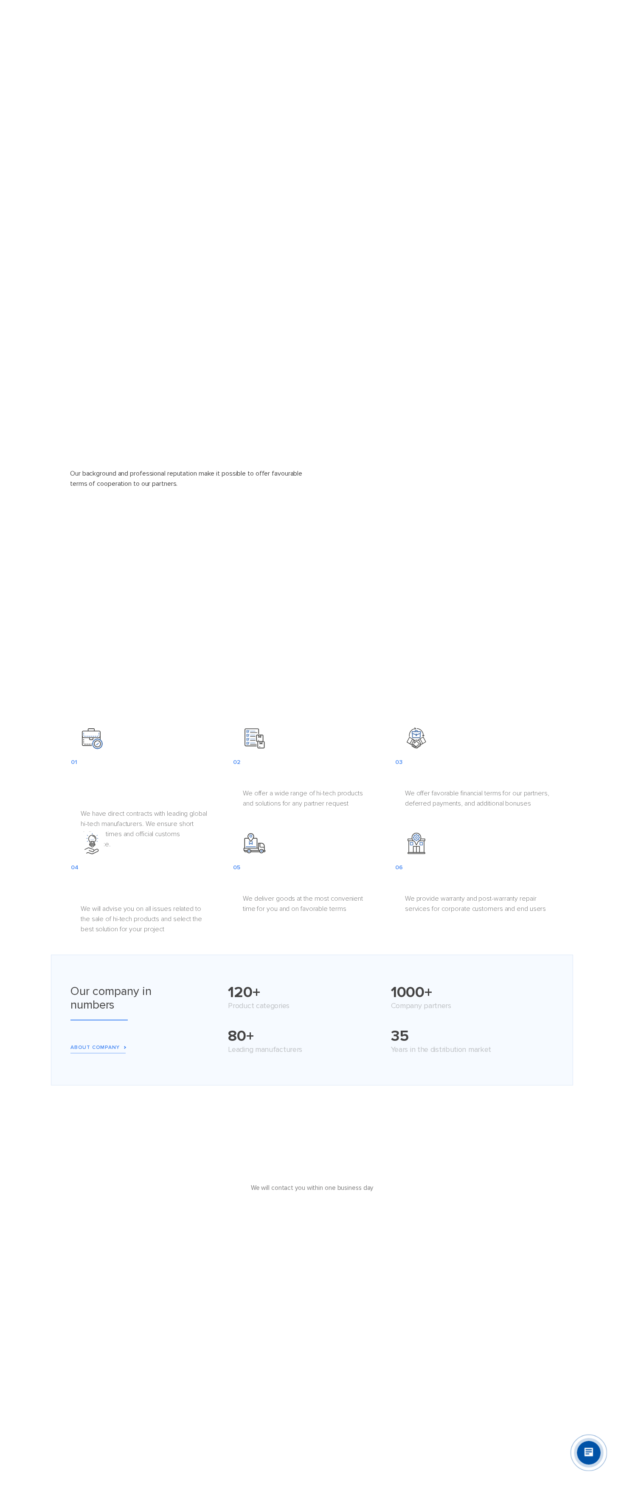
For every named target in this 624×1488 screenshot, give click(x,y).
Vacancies (84, 1380)
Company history (94, 1334)
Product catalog (202, 19)
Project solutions (265, 19)
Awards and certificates (104, 1357)
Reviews (273, 1357)
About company (94, 1047)
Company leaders (95, 1311)
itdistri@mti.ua (510, 1323)
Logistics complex (367, 1334)
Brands (314, 19)
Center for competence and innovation (397, 1380)
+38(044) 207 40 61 (519, 1336)
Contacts (403, 19)
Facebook (504, 1311)
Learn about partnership (370, 564)
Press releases (282, 1311)
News (269, 1334)
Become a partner (520, 19)
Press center (279, 1380)
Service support (364, 1357)
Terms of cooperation (372, 1311)
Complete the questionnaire (312, 1223)
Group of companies (99, 1403)
